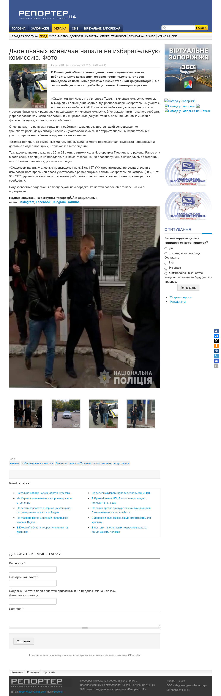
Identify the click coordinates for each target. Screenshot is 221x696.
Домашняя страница (23, 595)
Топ (174, 36)
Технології (118, 36)
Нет (171, 262)
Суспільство (58, 36)
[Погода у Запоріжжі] (179, 100)
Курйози (164, 36)
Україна (60, 28)
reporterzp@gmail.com (32, 691)
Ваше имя (17, 563)
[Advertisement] (87, 446)
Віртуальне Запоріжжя (102, 28)
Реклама (17, 672)
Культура (91, 36)
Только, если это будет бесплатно (183, 255)
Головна (18, 28)
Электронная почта (23, 577)
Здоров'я (76, 36)
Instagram (26, 202)
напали (14, 463)
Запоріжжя (40, 28)
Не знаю (175, 267)
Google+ (58, 691)
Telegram (59, 202)
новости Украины (80, 463)
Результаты (178, 301)
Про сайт (49, 672)
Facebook (43, 202)
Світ (75, 28)
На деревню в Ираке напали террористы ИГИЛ (121, 493)
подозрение (121, 463)
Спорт (104, 36)
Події (43, 36)
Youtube (73, 202)
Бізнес (150, 36)
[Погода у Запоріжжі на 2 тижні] (187, 110)
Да (171, 248)
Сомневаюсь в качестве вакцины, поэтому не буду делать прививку (188, 277)
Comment (16, 609)
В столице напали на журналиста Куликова (43, 493)
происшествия (102, 463)
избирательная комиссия (37, 463)
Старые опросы (181, 297)
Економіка (136, 36)
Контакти (33, 672)
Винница (61, 463)
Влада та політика (25, 36)
